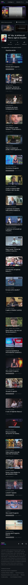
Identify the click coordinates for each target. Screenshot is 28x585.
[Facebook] (18, 543)
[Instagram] (22, 543)
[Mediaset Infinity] (3, 2)
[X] (26, 543)
